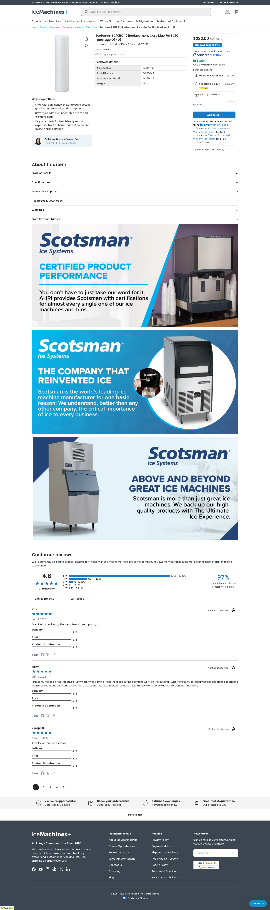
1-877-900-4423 (228, 2)
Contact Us (207, 2)
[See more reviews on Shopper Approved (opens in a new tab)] (53, 655)
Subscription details (210, 94)
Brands (36, 21)
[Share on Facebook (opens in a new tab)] (43, 655)
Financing (114, 871)
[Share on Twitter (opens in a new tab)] (48, 655)
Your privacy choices (164, 877)
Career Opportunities (122, 846)
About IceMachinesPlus (123, 840)
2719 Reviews (50, 588)
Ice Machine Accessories (80, 21)
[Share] (86, 39)
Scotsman (55, 27)
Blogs (112, 877)
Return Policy (160, 865)
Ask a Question (103, 49)
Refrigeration (144, 21)
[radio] (196, 75)
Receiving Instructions (165, 858)
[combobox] (146, 12)
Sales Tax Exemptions (122, 858)
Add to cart (214, 115)
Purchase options (202, 69)
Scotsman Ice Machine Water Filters (80, 27)
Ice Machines (53, 21)
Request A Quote (67, 142)
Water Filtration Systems (116, 21)
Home (35, 27)
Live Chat (49, 142)
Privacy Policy (160, 840)
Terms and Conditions (165, 871)
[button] (236, 11)
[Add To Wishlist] (86, 46)
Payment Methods (163, 846)
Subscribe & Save (209, 85)
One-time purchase (211, 75)
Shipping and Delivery (165, 852)
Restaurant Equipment (171, 21)
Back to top (135, 814)
